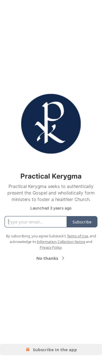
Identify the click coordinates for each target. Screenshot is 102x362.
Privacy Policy (50, 247)
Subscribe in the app (55, 349)
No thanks (47, 258)
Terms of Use (77, 235)
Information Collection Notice (61, 241)
